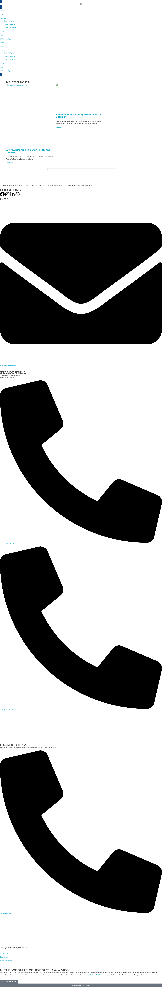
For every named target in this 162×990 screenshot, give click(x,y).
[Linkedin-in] (12, 194)
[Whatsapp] (17, 194)
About (2, 46)
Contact (2, 63)
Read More (9, 163)
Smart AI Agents (9, 53)
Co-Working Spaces (6, 71)
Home (2, 43)
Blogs (2, 67)
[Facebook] (2, 194)
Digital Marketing (9, 56)
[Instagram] (7, 194)
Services (3, 50)
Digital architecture (10, 59)
